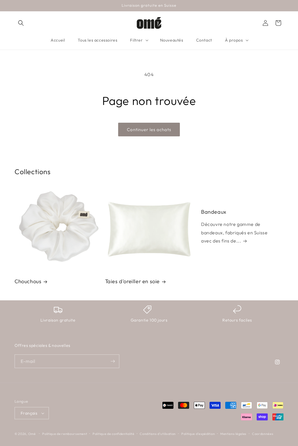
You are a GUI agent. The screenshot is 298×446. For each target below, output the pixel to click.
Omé (32, 434)
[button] (21, 23)
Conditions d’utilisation (158, 434)
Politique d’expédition (198, 434)
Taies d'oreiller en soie (132, 281)
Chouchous (28, 281)
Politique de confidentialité (113, 434)
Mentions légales (233, 434)
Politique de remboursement (64, 434)
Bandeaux (213, 211)
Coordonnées (263, 434)
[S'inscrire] (112, 361)
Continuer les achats (149, 129)
